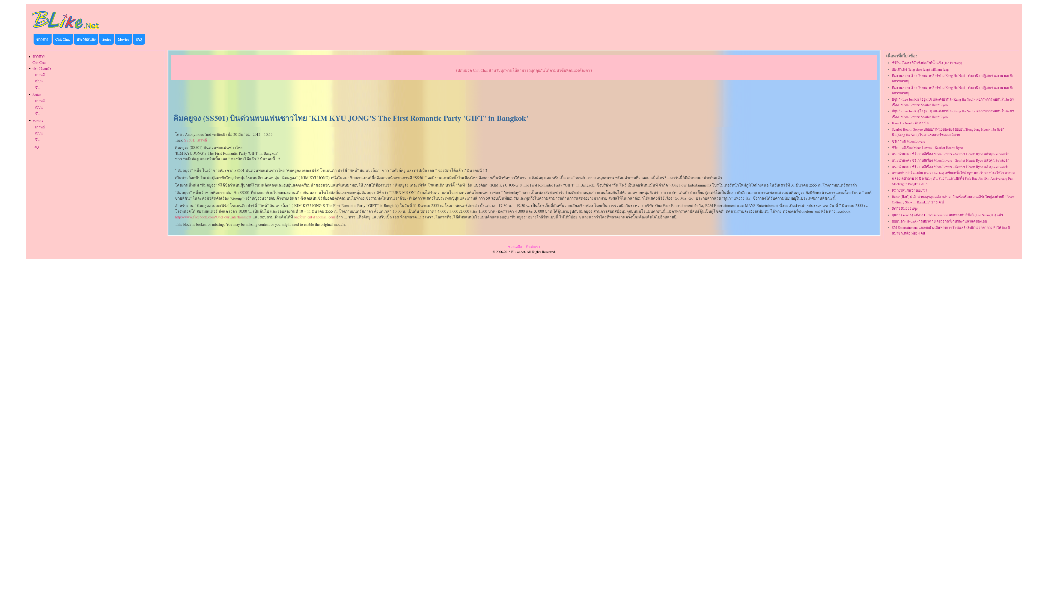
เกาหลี (201, 140)
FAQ (139, 39)
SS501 (189, 140)
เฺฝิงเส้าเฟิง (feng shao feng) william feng (920, 69)
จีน (37, 87)
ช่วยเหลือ (515, 246)
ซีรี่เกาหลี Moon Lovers (908, 141)
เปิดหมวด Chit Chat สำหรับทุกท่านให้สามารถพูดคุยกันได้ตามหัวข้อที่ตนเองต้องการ (524, 70)
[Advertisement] (524, 97)
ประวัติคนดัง (86, 39)
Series (106, 39)
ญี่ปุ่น (39, 81)
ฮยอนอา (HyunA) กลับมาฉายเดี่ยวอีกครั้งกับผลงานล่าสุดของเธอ (939, 221)
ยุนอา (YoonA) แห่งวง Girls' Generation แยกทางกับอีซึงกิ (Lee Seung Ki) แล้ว (947, 215)
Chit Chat (62, 39)
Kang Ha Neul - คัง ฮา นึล (910, 123)
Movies (123, 39)
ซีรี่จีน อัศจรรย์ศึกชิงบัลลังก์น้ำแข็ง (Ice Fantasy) (927, 63)
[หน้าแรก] (66, 29)
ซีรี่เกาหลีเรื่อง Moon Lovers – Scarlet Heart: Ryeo (927, 147)
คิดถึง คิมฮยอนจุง (905, 208)
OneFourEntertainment (213, 217)
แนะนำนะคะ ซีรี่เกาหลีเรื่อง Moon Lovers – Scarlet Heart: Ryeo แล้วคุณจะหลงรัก (951, 154)
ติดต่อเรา (533, 246)
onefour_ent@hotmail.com (314, 217)
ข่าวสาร (42, 39)
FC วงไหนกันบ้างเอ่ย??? (909, 190)
